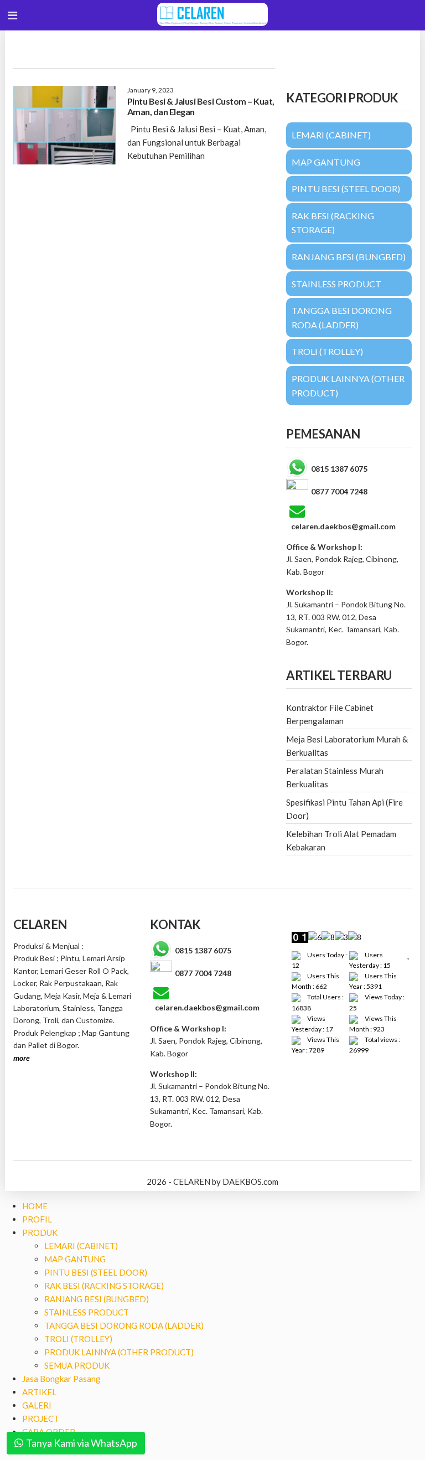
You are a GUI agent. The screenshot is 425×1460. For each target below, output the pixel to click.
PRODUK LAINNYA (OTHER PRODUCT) (119, 1352)
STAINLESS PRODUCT (86, 1312)
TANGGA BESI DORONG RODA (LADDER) (124, 1325)
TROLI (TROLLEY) (78, 1339)
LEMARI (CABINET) (81, 1246)
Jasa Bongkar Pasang (61, 1379)
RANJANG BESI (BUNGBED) (96, 1299)
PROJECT (40, 1418)
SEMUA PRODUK (77, 1365)
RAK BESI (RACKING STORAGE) (104, 1286)
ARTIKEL (39, 1392)
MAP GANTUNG (75, 1259)
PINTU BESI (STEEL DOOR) (95, 1272)
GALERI (36, 1405)
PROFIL (37, 1219)
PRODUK (40, 1232)
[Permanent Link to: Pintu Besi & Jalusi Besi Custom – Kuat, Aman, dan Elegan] (64, 125)
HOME (35, 1206)
